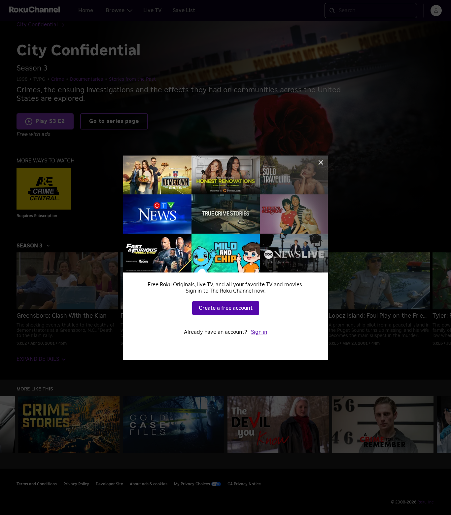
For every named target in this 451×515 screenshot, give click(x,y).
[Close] (321, 162)
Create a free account (226, 308)
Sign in (259, 332)
